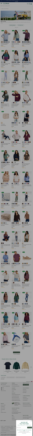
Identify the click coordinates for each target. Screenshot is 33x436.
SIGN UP (29, 427)
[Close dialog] (31, 420)
